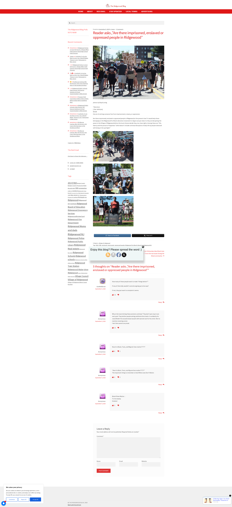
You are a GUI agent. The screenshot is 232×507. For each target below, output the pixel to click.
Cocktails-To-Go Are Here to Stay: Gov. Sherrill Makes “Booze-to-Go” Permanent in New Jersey (79, 59)
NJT (79, 195)
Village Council (81, 276)
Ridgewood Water (76, 269)
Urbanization (84, 273)
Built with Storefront (74, 505)
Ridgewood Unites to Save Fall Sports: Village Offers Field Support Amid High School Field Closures (79, 50)
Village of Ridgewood (78, 279)
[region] (24, 493)
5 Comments (119, 29)
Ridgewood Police (76, 238)
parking (75, 197)
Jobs (69, 195)
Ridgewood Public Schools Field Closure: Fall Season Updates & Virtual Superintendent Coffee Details (78, 91)
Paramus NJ (70, 197)
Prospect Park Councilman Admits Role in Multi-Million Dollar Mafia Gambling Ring (79, 99)
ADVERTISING (146, 11)
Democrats (81, 191)
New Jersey (74, 195)
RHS (86, 197)
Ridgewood (73, 200)
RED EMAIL (101, 11)
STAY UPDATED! (115, 11)
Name (98, 461)
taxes (79, 273)
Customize (12, 499)
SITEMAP (72, 169)
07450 (74, 183)
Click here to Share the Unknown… (78, 156)
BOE (74, 188)
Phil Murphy (81, 197)
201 (69, 183)
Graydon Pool (75, 193)
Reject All (23, 499)
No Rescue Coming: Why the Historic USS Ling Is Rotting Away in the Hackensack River (79, 83)
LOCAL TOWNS (131, 11)
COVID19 (75, 191)
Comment (100, 436)
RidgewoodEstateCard (76, 216)
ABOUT (90, 11)
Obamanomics (83, 195)
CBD (76, 188)
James (113, 29)
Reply (160, 302)
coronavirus (83, 188)
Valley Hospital (71, 276)
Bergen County (81, 183)
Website (144, 461)
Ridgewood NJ (76, 234)
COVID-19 (70, 191)
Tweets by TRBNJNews (74, 143)
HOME (80, 11)
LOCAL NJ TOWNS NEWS (76, 163)
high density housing (83, 193)
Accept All (35, 499)
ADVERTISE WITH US (75, 166)
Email (121, 461)
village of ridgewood (104, 243)
